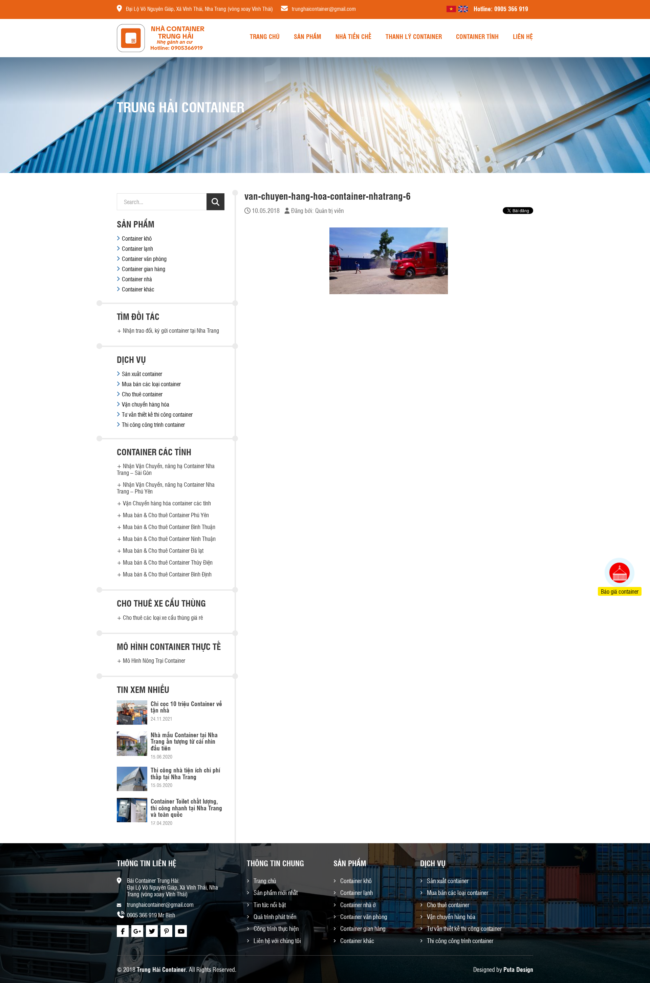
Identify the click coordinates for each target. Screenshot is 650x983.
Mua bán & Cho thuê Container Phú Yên (166, 515)
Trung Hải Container (161, 969)
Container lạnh (137, 248)
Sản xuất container (142, 373)
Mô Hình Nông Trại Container (154, 660)
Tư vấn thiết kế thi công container (157, 414)
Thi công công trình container (153, 424)
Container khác (138, 289)
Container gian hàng (143, 268)
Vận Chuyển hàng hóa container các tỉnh (167, 503)
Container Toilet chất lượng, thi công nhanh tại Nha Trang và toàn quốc (186, 807)
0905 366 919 (511, 8)
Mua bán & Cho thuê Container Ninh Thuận (169, 538)
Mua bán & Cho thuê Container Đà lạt (163, 550)
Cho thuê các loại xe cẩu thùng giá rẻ (163, 617)
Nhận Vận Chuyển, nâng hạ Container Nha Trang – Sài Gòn (166, 469)
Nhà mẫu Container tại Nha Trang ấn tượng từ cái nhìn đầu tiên (184, 741)
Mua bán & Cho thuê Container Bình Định (167, 574)
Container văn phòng (144, 258)
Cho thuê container (142, 394)
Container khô (137, 238)
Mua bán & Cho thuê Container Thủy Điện (168, 562)
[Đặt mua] (611, 547)
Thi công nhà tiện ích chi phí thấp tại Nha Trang (185, 773)
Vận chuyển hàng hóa (145, 404)
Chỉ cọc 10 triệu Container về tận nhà (186, 706)
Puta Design (518, 969)
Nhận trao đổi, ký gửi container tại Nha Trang (171, 330)
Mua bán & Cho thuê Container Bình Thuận (169, 526)
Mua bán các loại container (151, 383)
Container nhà (137, 279)
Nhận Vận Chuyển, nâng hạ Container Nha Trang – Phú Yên (166, 488)
